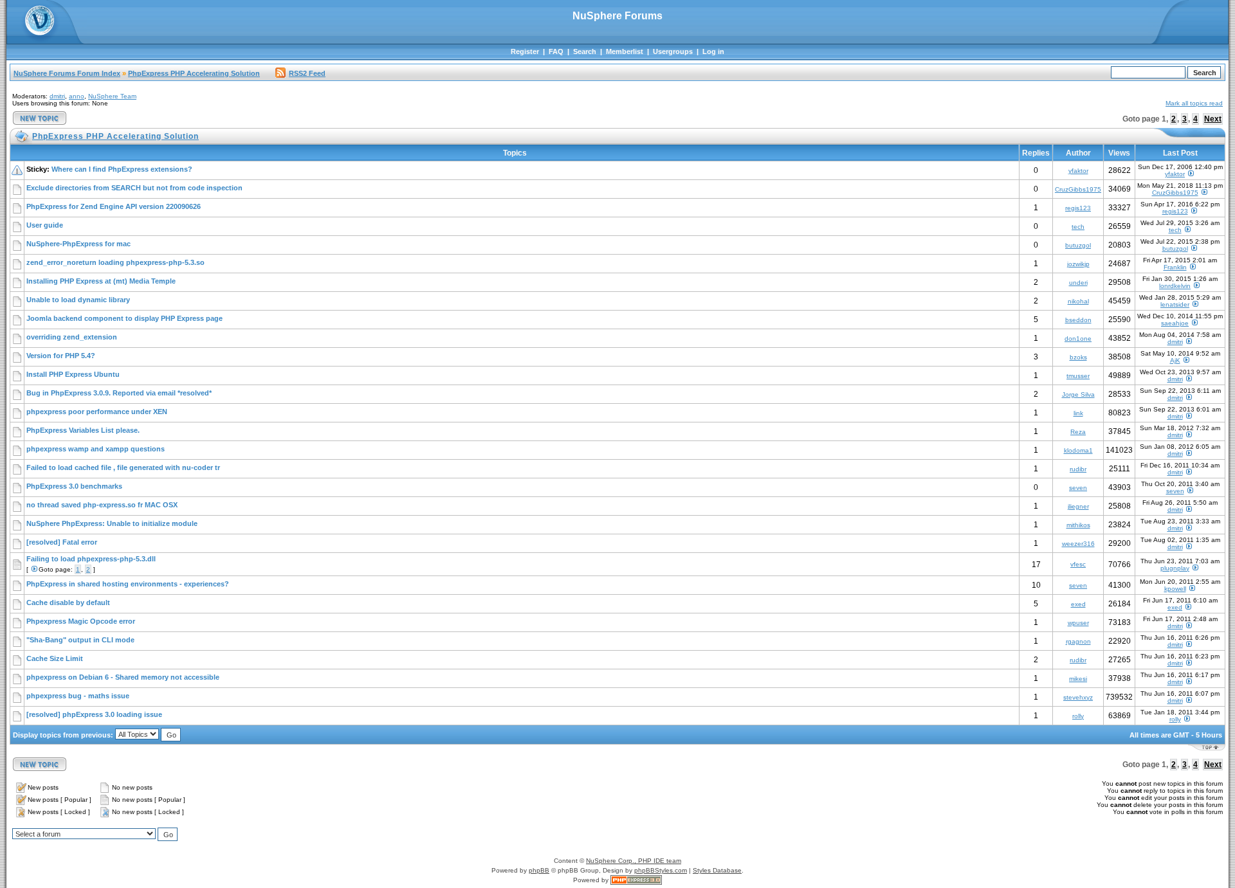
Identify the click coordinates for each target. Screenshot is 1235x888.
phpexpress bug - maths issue (77, 696)
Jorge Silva (1078, 394)
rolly (1078, 716)
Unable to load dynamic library (78, 300)
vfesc (1078, 564)
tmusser (1078, 375)
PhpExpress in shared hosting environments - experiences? (127, 584)
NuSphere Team (112, 96)
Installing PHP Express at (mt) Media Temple (101, 281)
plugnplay (1174, 568)
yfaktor (1078, 170)
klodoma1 (1078, 450)
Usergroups (673, 51)
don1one (1078, 338)
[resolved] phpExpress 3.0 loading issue (94, 714)
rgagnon (1078, 641)
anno (76, 96)
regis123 (1078, 208)
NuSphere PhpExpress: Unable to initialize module (111, 523)
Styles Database (717, 870)
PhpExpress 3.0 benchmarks (74, 486)
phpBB (539, 870)
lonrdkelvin (1175, 285)
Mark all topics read (1194, 103)
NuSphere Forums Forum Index (67, 73)
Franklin (1175, 267)
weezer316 (1078, 543)
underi (1078, 282)
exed (1078, 604)
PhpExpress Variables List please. (83, 430)
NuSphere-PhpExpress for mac (78, 244)
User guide (44, 225)
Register (525, 51)
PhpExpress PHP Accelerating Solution (194, 73)
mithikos (1078, 525)
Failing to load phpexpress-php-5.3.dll (91, 559)
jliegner (1078, 506)
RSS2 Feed (307, 73)
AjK (1175, 360)
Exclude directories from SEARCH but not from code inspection (134, 188)
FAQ (556, 51)
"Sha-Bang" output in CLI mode (80, 640)
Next (1212, 118)
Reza (1078, 431)
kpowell (1175, 588)
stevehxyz (1078, 697)
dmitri (57, 96)
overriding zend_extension (71, 337)
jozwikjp (1078, 263)
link (1078, 413)
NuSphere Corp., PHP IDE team (633, 860)
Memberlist (624, 51)
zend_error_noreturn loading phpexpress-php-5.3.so (115, 262)
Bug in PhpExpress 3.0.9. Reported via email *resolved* (119, 393)
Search (584, 51)
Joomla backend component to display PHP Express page (124, 318)
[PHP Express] (636, 879)
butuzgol (1078, 245)
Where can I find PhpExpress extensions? (121, 169)
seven (1078, 487)
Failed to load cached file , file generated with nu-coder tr (123, 467)
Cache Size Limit (54, 658)
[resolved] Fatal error (61, 542)
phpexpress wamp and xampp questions (95, 449)
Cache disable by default (68, 602)
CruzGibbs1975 (1078, 189)
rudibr (1078, 469)
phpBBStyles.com (660, 870)
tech (1078, 226)
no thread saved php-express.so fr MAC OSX (102, 505)
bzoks (1078, 357)
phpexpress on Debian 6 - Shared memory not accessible (122, 677)
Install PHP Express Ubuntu (73, 374)
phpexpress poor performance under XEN (96, 411)
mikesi (1078, 678)
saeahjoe (1175, 323)
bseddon (1078, 319)
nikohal (1078, 301)
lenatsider (1174, 304)
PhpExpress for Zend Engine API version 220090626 (113, 206)
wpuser (1078, 622)
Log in (713, 51)
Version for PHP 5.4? (60, 355)
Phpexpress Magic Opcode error (80, 621)
